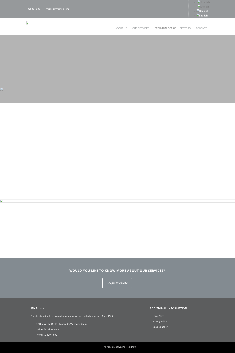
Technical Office (165, 28)
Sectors (185, 28)
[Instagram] (165, 8)
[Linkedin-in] (183, 8)
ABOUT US (121, 28)
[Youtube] (174, 8)
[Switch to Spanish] (212, 2)
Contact (201, 28)
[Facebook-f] (157, 8)
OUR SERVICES (140, 28)
